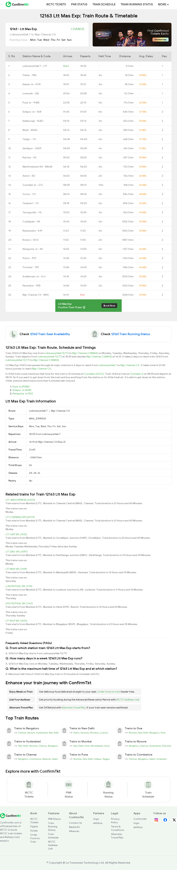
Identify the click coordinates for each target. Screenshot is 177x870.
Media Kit (74, 827)
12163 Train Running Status (130, 334)
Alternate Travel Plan (73, 707)
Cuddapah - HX (31, 221)
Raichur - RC (29, 157)
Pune (163, 733)
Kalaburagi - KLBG (33, 120)
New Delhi (54, 733)
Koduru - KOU (30, 239)
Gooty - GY (29, 194)
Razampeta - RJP (32, 230)
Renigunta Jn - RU (32, 249)
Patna (76, 733)
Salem (55, 759)
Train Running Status (137, 4)
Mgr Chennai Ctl (130, 365)
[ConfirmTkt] (10, 815)
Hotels (34, 830)
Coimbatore (35, 759)
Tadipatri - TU (30, 203)
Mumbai (94, 733)
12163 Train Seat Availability (50, 334)
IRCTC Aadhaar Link (127, 699)
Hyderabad (42, 733)
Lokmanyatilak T (107, 365)
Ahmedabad (97, 746)
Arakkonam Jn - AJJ (34, 276)
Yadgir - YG (29, 139)
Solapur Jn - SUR (31, 111)
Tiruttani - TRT (30, 267)
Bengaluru (154, 733)
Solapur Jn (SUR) (21, 390)
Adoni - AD (28, 175)
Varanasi (84, 733)
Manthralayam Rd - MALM (37, 166)
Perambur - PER (31, 285)
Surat (107, 746)
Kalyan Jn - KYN (31, 84)
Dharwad (166, 746)
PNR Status (79, 4)
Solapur (97, 759)
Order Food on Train (35, 838)
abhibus (97, 823)
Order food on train (108, 691)
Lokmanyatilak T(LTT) (56, 353)
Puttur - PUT (29, 258)
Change (77, 29)
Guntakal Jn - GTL (32, 185)
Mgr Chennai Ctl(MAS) (85, 353)
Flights (34, 826)
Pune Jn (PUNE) (21, 386)
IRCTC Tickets (56, 4)
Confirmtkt (140, 819)
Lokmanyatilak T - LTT (34, 66)
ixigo (96, 819)
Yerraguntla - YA (32, 212)
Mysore (31, 733)
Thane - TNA (29, 75)
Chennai (22, 733)
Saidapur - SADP (31, 148)
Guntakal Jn (137, 373)
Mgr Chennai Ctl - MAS (35, 294)
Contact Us (75, 822)
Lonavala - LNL (30, 93)
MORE (162, 4)
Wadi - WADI (29, 130)
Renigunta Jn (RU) (22, 393)
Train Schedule (103, 4)
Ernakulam (162, 759)
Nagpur (106, 759)
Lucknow (104, 733)
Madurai (47, 759)
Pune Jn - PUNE (31, 102)
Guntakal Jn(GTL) (94, 373)
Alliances (74, 831)
